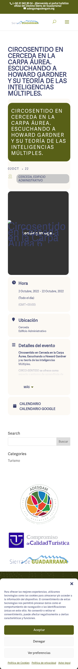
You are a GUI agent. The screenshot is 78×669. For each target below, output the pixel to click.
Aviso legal (64, 663)
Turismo (14, 460)
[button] (72, 584)
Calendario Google (37, 409)
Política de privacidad (44, 663)
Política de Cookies (19, 663)
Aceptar (39, 630)
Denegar (39, 641)
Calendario (30, 404)
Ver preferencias (39, 653)
